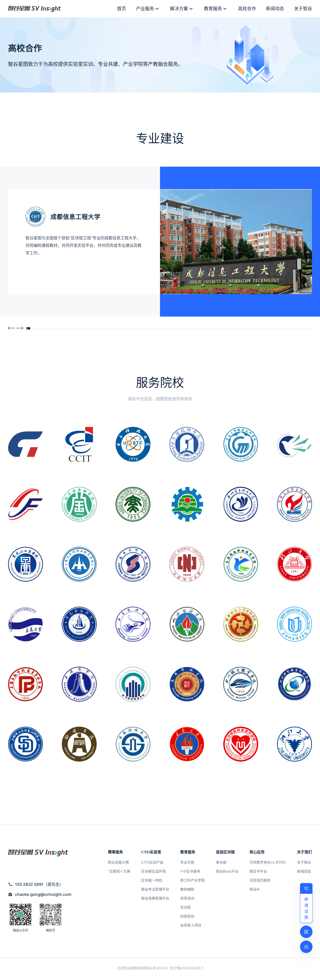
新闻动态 (275, 8)
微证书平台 (258, 871)
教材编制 (187, 889)
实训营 (185, 907)
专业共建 (187, 862)
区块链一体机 (151, 880)
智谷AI (255, 889)
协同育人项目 (190, 925)
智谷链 (221, 862)
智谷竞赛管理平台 (155, 898)
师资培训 (187, 898)
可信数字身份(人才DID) (268, 862)
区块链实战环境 (153, 871)
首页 (121, 8)
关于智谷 (303, 8)
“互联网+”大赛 (119, 871)
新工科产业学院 (192, 880)
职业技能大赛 (118, 862)
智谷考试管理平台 (155, 889)
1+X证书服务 (190, 871)
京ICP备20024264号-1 (186, 968)
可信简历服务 (260, 880)
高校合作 (247, 8)
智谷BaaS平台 (227, 871)
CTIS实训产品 (152, 862)
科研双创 (187, 916)
